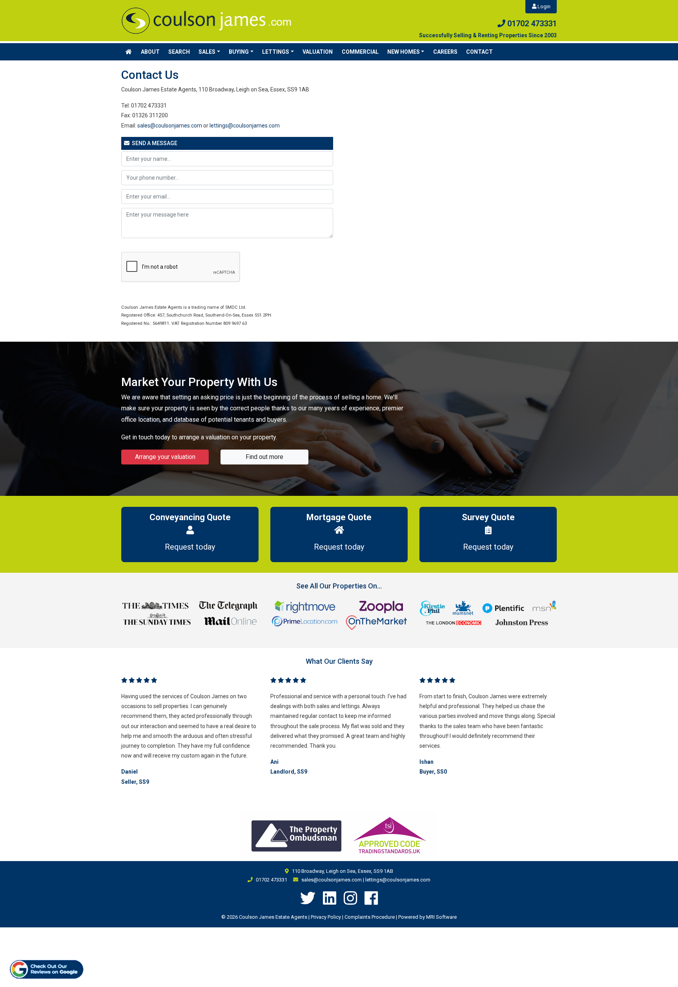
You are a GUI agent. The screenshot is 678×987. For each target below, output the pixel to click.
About (150, 52)
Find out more (264, 457)
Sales (207, 52)
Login (543, 6)
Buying (239, 52)
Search (179, 52)
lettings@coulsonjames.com (245, 125)
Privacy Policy (326, 917)
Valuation (318, 52)
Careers (445, 52)
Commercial (360, 52)
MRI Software (441, 917)
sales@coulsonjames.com (169, 125)
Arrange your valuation (165, 457)
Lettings (275, 52)
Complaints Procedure (369, 917)
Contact (479, 52)
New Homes (403, 52)
